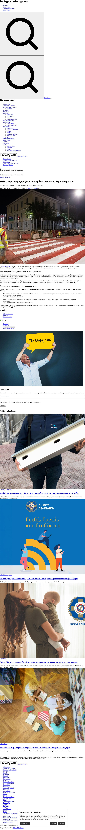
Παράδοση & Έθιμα (8, 797)
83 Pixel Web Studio (18, 828)
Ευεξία (5, 812)
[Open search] (22, 33)
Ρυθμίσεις (53, 823)
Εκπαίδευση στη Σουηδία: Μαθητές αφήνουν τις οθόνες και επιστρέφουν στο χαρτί (35, 747)
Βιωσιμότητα (6, 786)
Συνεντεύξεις (6, 803)
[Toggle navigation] (50, 98)
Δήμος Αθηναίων (5, 266)
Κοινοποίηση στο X (8, 328)
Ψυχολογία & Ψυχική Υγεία (10, 813)
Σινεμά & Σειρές (7, 798)
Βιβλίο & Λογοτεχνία (9, 792)
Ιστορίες (5, 773)
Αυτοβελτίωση (7, 809)
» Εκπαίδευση (3, 744)
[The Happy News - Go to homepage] (14, 2)
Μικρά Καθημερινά (8, 783)
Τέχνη (4, 800)
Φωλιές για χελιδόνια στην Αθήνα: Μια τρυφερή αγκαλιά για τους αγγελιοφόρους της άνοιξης (39, 493)
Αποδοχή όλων (24, 823)
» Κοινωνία (3, 658)
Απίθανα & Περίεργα (9, 768)
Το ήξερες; (6, 806)
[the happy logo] (7, 754)
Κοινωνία (5, 776)
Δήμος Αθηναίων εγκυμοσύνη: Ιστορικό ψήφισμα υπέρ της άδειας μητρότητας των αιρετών (39, 662)
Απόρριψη (61, 823)
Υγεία (4, 807)
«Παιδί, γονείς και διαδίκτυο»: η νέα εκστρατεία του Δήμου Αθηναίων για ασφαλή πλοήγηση (39, 578)
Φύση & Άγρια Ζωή (8, 788)
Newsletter (47, 98)
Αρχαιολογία (6, 791)
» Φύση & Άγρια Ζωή (6, 489)
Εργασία (5, 780)
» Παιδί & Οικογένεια (6, 575)
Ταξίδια (5, 804)
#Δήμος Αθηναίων (8, 314)
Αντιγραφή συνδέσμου (9, 327)
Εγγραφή (3, 405)
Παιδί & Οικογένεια (8, 782)
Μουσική (5, 795)
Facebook (5, 324)
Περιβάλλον (6, 785)
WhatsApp (6, 325)
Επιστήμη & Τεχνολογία (9, 770)
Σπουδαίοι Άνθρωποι (8, 801)
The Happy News (32, 188)
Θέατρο (5, 794)
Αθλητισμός (6, 767)
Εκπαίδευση (6, 777)
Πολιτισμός (6, 789)
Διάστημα (5, 771)
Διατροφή (5, 810)
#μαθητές (5, 315)
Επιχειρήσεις (6, 779)
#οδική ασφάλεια (7, 317)
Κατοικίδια (6, 774)
